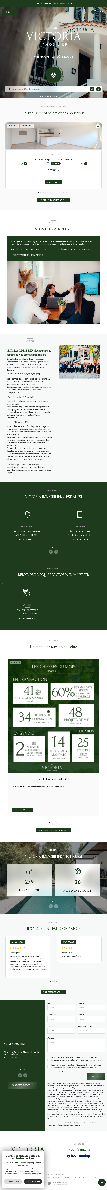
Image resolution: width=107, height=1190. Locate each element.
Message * (51, 1038)
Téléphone (51, 1015)
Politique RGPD (80, 1177)
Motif (49, 1026)
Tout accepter (33, 1181)
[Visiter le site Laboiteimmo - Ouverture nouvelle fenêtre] (58, 1183)
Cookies (93, 1177)
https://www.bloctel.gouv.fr (56, 1114)
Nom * (49, 1003)
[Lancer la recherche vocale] (53, 74)
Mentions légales (54, 1177)
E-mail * (81, 1015)
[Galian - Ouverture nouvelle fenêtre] (78, 1156)
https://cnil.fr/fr (79, 1103)
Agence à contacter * (86, 1026)
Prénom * (81, 1003)
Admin (67, 1177)
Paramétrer (13, 1181)
